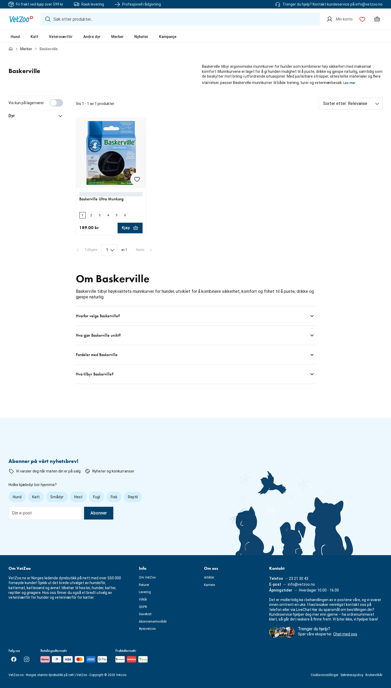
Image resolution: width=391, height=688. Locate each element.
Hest (78, 497)
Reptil (133, 497)
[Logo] (21, 19)
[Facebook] (14, 659)
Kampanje (167, 37)
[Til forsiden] (11, 49)
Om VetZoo (147, 577)
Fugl (96, 497)
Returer (144, 585)
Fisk (114, 497)
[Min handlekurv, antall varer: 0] (377, 19)
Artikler (209, 577)
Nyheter (141, 37)
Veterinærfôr (61, 37)
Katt (34, 37)
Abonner (98, 513)
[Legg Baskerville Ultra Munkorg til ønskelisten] (137, 179)
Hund (15, 37)
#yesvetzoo (147, 629)
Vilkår (143, 599)
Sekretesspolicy (351, 675)
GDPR (143, 607)
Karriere (209, 585)
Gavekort (145, 614)
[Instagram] (26, 659)
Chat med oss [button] (345, 634)
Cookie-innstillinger (324, 675)
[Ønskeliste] (362, 19)
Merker (117, 37)
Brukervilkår (373, 675)
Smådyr (57, 497)
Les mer (349, 83)
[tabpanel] (195, 240)
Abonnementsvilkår (153, 621)
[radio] (82, 215)
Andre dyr (92, 37)
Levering (145, 592)
